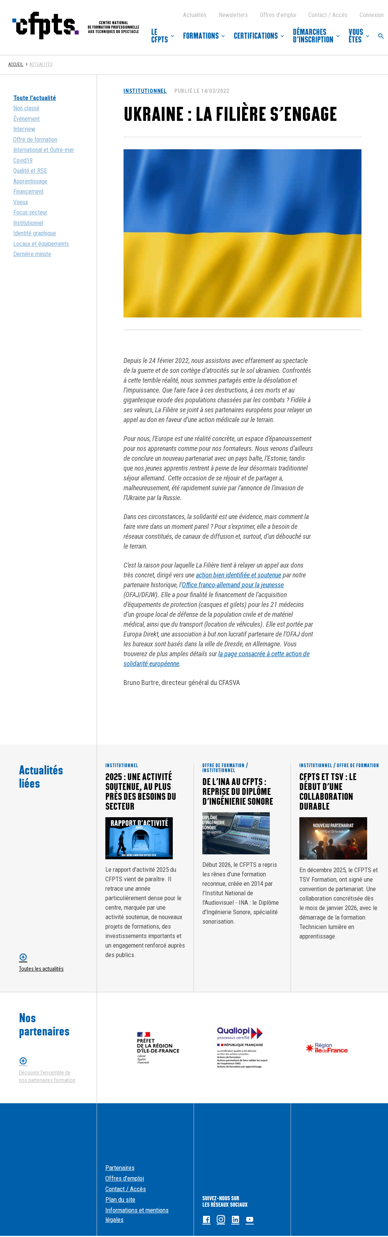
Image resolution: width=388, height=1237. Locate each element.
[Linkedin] (235, 1219)
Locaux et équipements (41, 243)
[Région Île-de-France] (326, 1047)
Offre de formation (35, 139)
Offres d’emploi (278, 15)
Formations (201, 36)
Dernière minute (32, 254)
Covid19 (23, 160)
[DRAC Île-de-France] (158, 1047)
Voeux (20, 202)
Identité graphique (34, 233)
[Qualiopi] (242, 1047)
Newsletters (233, 15)
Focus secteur (30, 212)
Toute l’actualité (34, 98)
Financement (28, 191)
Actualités (195, 15)
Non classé (26, 108)
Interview (24, 129)
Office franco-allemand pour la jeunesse (233, 585)
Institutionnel (28, 223)
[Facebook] (206, 1219)
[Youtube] (250, 1219)
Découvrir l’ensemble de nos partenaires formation (47, 1077)
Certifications (256, 36)
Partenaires (120, 1167)
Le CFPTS (159, 36)
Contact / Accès (327, 15)
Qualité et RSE (30, 170)
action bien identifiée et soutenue (238, 575)
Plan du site (120, 1199)
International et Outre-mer (43, 149)
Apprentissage (30, 181)
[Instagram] (221, 1219)
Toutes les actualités (41, 969)
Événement (26, 118)
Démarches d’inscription (313, 36)
